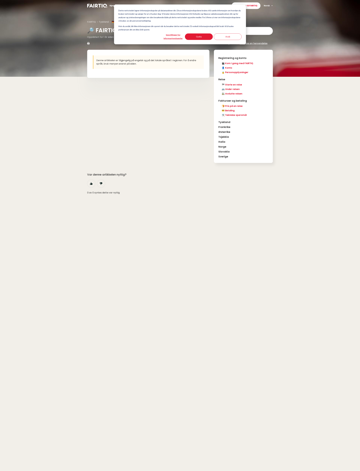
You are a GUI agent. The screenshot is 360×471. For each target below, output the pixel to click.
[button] (243, 58)
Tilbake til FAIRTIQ (247, 5)
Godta (199, 36)
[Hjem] (97, 6)
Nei (101, 183)
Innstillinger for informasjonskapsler (173, 36)
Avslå (227, 36)
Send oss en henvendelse (253, 43)
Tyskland (104, 21)
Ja (91, 183)
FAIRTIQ (91, 21)
